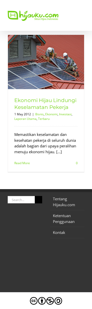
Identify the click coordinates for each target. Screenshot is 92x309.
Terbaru (44, 119)
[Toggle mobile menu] (82, 7)
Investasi (65, 114)
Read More (22, 163)
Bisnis (39, 114)
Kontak (59, 232)
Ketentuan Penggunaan (64, 218)
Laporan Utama (25, 119)
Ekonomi (51, 114)
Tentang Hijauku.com (64, 201)
